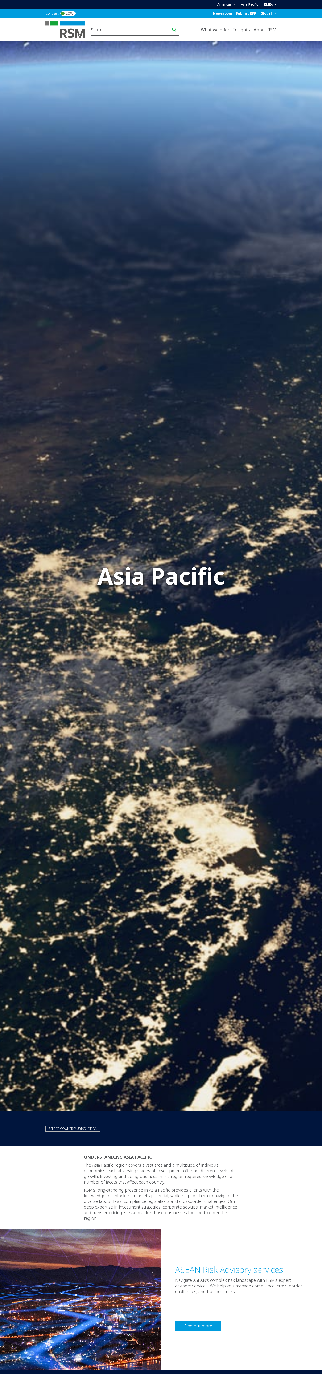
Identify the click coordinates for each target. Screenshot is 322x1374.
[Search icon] (174, 30)
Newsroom (222, 13)
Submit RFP (246, 13)
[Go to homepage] (68, 29)
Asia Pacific (249, 4)
